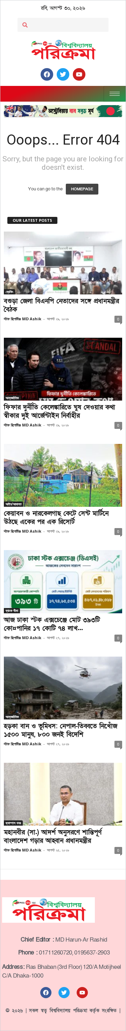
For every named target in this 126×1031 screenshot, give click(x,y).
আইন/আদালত (13, 504)
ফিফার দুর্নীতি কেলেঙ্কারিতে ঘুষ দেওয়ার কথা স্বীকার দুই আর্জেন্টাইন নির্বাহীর (59, 411)
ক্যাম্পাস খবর (13, 822)
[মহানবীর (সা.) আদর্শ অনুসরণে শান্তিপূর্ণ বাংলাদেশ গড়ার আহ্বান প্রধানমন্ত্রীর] (63, 794)
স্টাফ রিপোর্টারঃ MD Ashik (22, 318)
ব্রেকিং (9, 291)
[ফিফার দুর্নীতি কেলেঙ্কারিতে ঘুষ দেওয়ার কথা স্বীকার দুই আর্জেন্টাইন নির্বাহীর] (63, 369)
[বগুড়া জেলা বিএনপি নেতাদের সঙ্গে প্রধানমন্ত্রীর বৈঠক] (63, 263)
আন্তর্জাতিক (12, 397)
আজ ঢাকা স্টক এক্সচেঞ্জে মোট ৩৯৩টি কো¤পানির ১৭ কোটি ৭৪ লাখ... (52, 624)
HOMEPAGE (82, 189)
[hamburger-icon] (115, 94)
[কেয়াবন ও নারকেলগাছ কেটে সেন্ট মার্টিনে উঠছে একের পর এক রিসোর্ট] (63, 475)
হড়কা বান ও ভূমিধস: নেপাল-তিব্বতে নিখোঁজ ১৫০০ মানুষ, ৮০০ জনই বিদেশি (60, 730)
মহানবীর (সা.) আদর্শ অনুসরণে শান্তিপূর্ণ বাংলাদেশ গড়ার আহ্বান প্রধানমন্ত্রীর (53, 836)
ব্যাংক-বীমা (12, 610)
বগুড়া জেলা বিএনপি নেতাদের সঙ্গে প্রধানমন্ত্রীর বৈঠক (61, 305)
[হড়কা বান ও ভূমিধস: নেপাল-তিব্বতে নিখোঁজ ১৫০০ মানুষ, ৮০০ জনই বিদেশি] (63, 688)
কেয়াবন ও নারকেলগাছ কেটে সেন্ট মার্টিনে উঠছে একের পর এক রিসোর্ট (56, 517)
